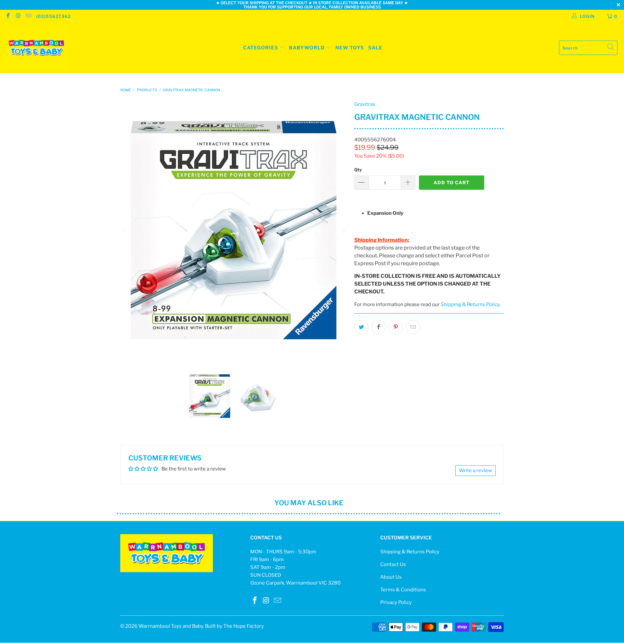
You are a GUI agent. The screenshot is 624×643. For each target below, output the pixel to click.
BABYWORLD (307, 48)
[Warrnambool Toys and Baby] (36, 48)
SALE (375, 48)
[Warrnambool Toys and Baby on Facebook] (8, 16)
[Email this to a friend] (413, 327)
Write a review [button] (475, 470)
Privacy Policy (396, 602)
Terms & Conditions (403, 590)
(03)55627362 (53, 16)
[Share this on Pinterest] (396, 327)
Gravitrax (364, 104)
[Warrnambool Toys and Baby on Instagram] (18, 16)
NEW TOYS (349, 48)
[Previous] (125, 230)
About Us (391, 577)
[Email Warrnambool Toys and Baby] (28, 16)
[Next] (343, 230)
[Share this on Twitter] (361, 327)
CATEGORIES (260, 48)
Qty (358, 169)
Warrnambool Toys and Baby (170, 626)
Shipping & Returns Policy (470, 304)
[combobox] (588, 48)
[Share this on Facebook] (378, 327)
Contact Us (393, 564)
